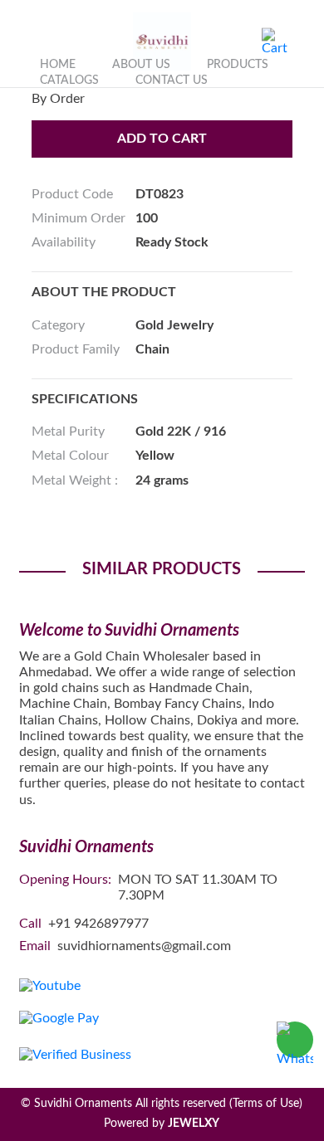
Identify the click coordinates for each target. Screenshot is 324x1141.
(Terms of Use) (265, 1103)
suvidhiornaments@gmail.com (144, 946)
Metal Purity (68, 431)
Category (58, 325)
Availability (64, 242)
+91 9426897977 (98, 923)
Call (30, 923)
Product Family (76, 349)
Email (35, 946)
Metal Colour (70, 455)
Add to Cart (162, 138)
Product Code (72, 194)
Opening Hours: (65, 879)
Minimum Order (78, 218)
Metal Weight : (75, 480)
